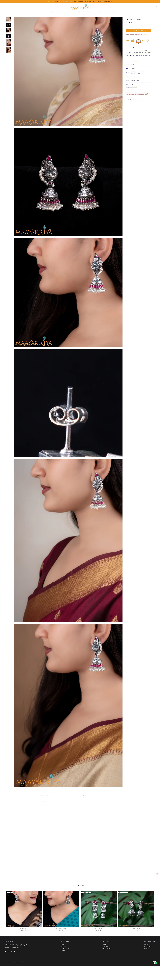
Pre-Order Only (138, 30)
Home (45, 12)
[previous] (3, 909)
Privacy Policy (105, 946)
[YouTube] (14, 952)
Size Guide (145, 944)
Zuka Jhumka (98, 928)
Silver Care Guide (45, 795)
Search (147, 6)
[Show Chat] (156, 963)
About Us (63, 950)
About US (114, 12)
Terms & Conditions (106, 948)
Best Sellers (96, 12)
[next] (156, 909)
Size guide (128, 87)
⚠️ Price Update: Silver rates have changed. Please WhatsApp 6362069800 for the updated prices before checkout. (80, 1)
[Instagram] (8, 952)
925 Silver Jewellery (55, 12)
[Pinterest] (11, 952)
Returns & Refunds (65, 948)
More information (132, 99)
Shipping (104, 944)
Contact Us (63, 946)
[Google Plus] (17, 952)
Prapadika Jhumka (24, 928)
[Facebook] (5, 952)
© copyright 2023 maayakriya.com (14, 962)
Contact (106, 12)
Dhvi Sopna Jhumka (61, 928)
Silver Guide (134, 87)
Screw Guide (137, 77)
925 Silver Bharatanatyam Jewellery (77, 12)
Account (140, 6)
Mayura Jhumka (135, 928)
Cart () (154, 6)
